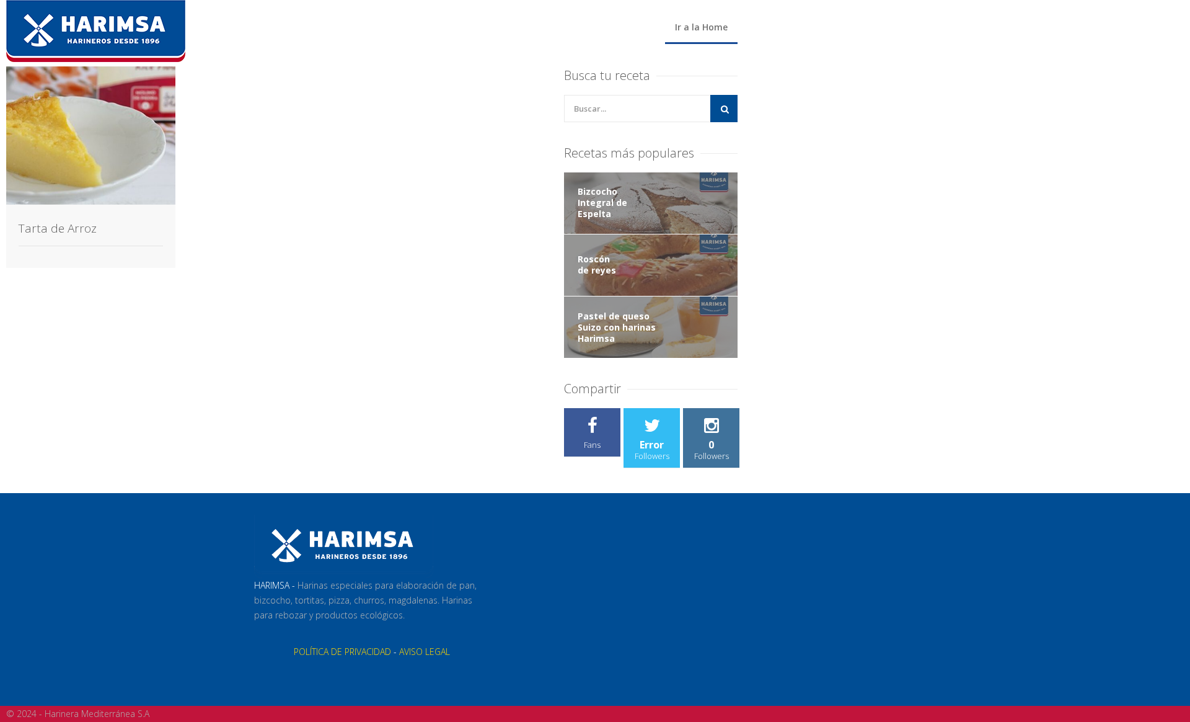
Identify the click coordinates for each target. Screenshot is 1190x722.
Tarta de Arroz (58, 228)
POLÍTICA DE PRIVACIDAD (342, 651)
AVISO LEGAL (424, 651)
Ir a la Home (701, 27)
